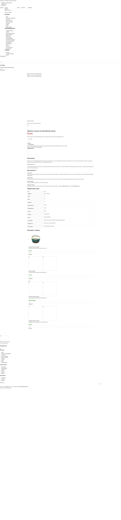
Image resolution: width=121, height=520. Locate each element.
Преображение (8, 42)
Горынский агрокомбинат (10, 33)
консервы (2, 67)
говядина (9, 67)
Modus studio (9, 387)
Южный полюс (8, 48)
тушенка (5, 67)
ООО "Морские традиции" (10, 39)
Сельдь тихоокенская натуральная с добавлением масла (38, 272)
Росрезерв (30, 296)
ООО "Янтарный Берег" (10, 41)
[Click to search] (0, 64)
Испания (7, 52)
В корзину (29, 143)
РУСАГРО (8, 46)
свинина (12, 67)
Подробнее (31, 278)
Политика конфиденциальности (22, 386)
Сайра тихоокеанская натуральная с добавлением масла (38, 248)
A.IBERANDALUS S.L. (10, 30)
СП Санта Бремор (9, 47)
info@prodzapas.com (3, 345)
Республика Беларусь (10, 53)
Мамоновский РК (9, 34)
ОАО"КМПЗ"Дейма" (9, 38)
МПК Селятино (8, 37)
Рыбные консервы (38, 147)
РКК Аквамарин (9, 43)
